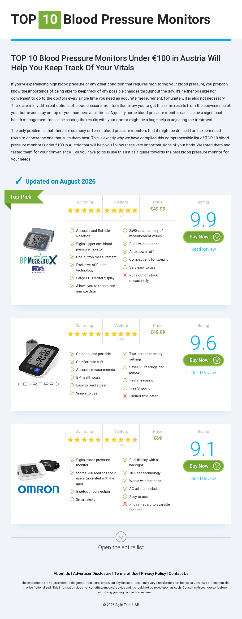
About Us (62, 573)
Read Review (203, 249)
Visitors (121, 202)
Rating (203, 202)
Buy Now (199, 237)
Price (157, 202)
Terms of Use (126, 573)
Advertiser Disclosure (92, 573)
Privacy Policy (153, 573)
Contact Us (179, 573)
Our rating (84, 202)
